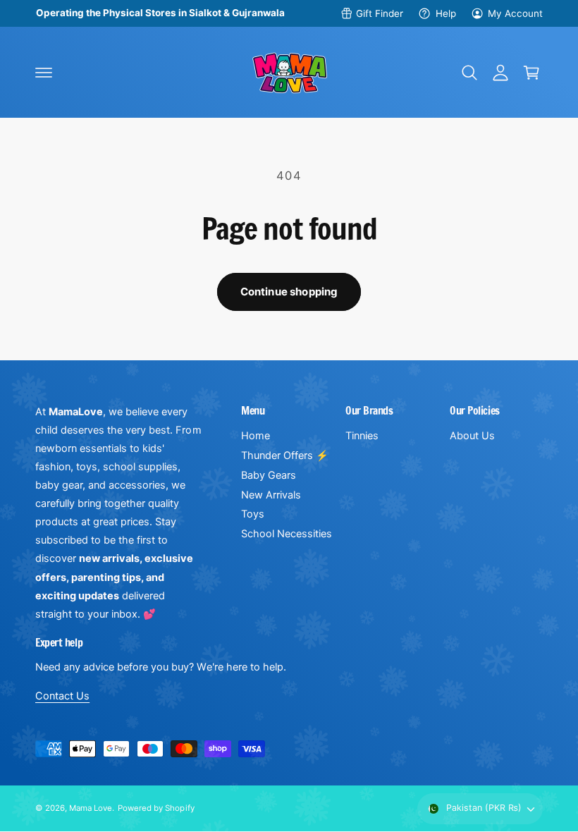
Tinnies (362, 435)
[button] (43, 72)
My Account (515, 13)
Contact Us (62, 696)
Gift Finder (379, 13)
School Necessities (286, 533)
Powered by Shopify (156, 808)
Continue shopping (289, 291)
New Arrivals (271, 495)
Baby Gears (268, 475)
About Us (472, 435)
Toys (252, 514)
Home (255, 435)
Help (445, 13)
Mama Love (90, 808)
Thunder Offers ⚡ (284, 455)
